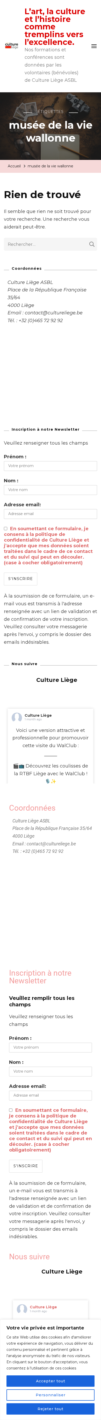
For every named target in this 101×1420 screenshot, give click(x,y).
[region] (50, 1369)
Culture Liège (38, 715)
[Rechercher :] (46, 244)
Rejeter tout (50, 1409)
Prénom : (15, 457)
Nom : (11, 481)
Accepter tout (50, 1381)
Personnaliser (51, 1395)
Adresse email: (22, 505)
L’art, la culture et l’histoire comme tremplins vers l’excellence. (55, 27)
